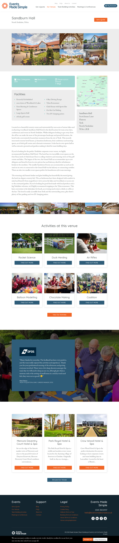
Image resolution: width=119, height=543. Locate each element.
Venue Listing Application (68, 520)
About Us (67, 3)
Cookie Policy (64, 509)
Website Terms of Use (67, 512)
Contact (74, 3)
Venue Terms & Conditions (68, 517)
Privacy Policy (64, 506)
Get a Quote (40, 7)
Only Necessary (100, 539)
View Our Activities (59, 315)
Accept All (87, 539)
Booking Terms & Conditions (69, 515)
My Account (111, 6)
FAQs (61, 3)
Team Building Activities (66, 7)
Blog (56, 3)
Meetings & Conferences (86, 7)
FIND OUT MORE (27, 263)
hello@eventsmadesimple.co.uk (98, 512)
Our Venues (51, 7)
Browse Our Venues (59, 480)
